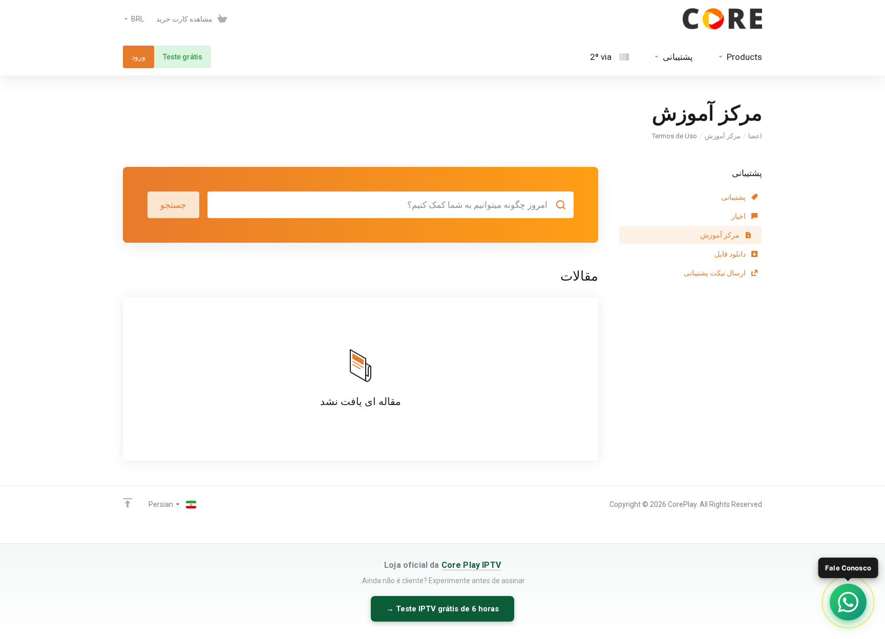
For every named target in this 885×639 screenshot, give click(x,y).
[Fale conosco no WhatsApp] (848, 602)
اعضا (755, 136)
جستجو (173, 205)
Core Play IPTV (471, 565)
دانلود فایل (730, 254)
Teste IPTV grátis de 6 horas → (442, 608)
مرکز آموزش (723, 136)
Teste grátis (182, 57)
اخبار (739, 216)
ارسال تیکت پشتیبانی (715, 273)
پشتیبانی (734, 197)
